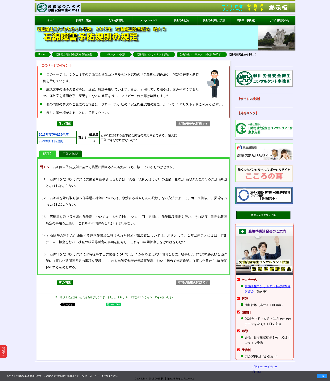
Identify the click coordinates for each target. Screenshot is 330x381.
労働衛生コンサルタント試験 (153, 54)
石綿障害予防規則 (51, 141)
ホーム (51, 20)
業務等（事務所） (246, 20)
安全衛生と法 (181, 20)
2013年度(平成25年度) (54, 134)
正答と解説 (70, 153)
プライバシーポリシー (87, 376)
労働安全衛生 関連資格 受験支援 (74, 54)
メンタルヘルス (148, 20)
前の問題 (65, 123)
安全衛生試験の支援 (214, 20)
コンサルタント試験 (114, 54)
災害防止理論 (83, 20)
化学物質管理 (116, 20)
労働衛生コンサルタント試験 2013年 (200, 54)
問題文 (47, 153)
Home (41, 54)
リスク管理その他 (279, 20)
